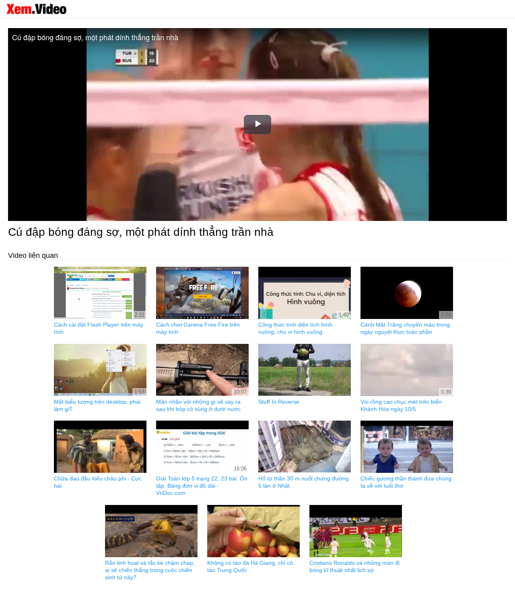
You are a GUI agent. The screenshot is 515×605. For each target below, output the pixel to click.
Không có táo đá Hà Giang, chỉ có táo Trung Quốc (250, 566)
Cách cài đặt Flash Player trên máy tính (98, 328)
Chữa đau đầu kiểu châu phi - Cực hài (98, 482)
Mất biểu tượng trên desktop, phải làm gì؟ (97, 405)
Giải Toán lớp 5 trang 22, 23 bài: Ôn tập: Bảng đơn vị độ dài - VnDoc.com (201, 485)
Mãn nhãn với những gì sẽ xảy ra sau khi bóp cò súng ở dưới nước (198, 405)
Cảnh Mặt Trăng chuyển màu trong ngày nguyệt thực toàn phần (405, 328)
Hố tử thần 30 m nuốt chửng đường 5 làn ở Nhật (303, 482)
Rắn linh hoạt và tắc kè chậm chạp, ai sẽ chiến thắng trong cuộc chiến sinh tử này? (150, 570)
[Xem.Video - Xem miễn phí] (36, 8)
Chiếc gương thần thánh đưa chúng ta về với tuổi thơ (405, 482)
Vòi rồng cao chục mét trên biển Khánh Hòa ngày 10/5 (401, 405)
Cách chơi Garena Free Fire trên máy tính (198, 328)
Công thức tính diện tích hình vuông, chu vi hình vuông (295, 328)
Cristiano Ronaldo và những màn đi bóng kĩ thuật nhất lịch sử (354, 566)
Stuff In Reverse (278, 402)
